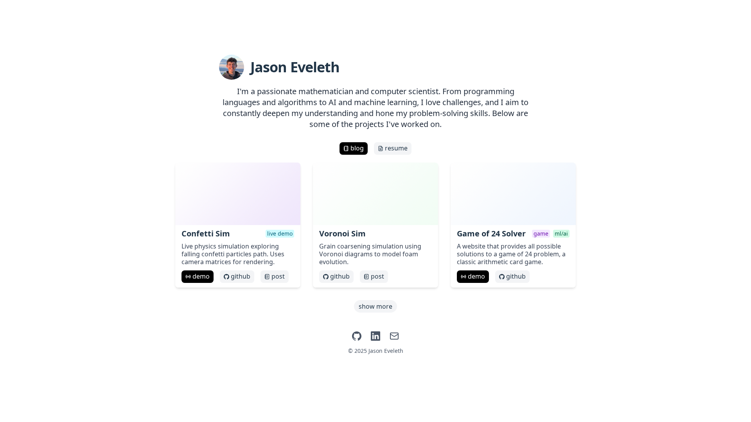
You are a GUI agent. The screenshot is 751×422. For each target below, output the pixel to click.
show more (375, 306)
